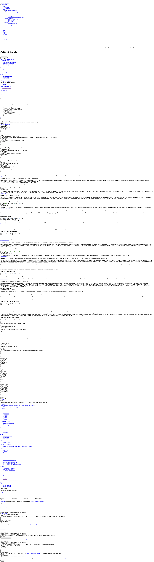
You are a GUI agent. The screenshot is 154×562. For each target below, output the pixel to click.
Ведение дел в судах (7, 442)
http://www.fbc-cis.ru (4, 223)
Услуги (4, 9)
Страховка (7, 8)
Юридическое (6, 413)
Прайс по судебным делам (8, 461)
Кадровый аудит (11, 24)
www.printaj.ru (3, 309)
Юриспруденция (3, 67)
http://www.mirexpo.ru (4, 240)
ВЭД (4, 418)
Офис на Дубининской (7, 486)
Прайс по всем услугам (7, 458)
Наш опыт (5, 479)
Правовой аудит (11, 20)
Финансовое (5, 415)
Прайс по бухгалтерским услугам (10, 462)
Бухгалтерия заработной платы (14, 12)
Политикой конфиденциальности (37, 501)
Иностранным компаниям (10, 29)
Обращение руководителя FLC (9, 480)
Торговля (5, 451)
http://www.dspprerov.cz (5, 208)
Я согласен (2, 501)
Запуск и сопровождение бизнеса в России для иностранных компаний (17, 446)
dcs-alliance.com (3, 292)
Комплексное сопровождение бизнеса (8, 59)
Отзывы (4, 32)
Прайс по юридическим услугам (9, 460)
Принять (2, 560)
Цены (4, 30)
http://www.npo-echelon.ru (5, 176)
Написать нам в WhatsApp (5, 124)
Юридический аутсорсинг (13, 19)
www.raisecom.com (4, 279)
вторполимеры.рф (4, 256)
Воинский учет (11, 25)
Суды (6, 27)
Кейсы (4, 31)
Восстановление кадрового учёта (14, 26)
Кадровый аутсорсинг (12, 23)
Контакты (5, 34)
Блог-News (2, 399)
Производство (6, 450)
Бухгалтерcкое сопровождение (9, 469)
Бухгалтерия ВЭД (11, 16)
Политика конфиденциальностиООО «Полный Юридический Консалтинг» (9, 508)
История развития (6, 475)
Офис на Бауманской (7, 485)
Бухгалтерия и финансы (10, 11)
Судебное (5, 419)
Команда (7, 7)
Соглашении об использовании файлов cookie (57, 558)
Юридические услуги (9, 18)
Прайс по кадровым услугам (9, 463)
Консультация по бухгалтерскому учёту (16, 17)
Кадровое (5, 417)
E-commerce (5, 453)
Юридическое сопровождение (9, 468)
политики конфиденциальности (25, 539)
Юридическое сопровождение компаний (11, 69)
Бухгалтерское (6, 414)
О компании (3, 473)
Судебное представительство (9, 470)
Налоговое (5, 416)
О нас (4, 6)
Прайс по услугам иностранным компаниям (12, 464)
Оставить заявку (4, 57)
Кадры (6, 22)
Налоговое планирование (13, 14)
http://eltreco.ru (3, 193)
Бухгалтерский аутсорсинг (13, 13)
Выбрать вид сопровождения (6, 117)
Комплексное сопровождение (11, 10)
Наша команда (6, 476)
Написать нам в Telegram (5, 102)
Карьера (4, 477)
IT (3, 452)
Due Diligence (10, 21)
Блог (4, 33)
